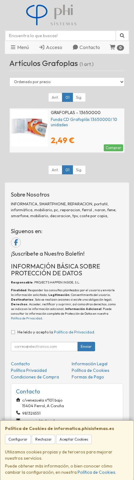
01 (67, 97)
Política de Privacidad (26, 318)
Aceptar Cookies (74, 439)
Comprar (113, 147)
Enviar (86, 346)
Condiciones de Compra (35, 377)
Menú (22, 47)
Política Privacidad (29, 370)
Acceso (53, 47)
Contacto (89, 47)
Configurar (17, 439)
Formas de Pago (88, 377)
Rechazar (43, 439)
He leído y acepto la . (56, 331)
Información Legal (90, 364)
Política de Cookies (96, 472)
